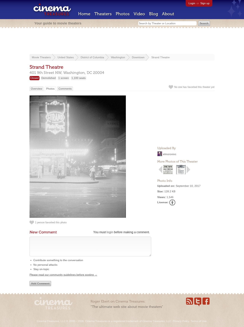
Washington (118, 57)
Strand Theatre (160, 57)
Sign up (204, 3)
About (168, 13)
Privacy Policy (181, 321)
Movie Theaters (41, 57)
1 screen (63, 77)
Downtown (138, 57)
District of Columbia (92, 57)
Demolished (48, 77)
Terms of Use (199, 321)
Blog (153, 13)
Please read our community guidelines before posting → (63, 274)
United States (66, 57)
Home (84, 13)
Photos (123, 13)
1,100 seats (78, 77)
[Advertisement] (122, 41)
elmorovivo (169, 154)
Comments (65, 88)
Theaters (103, 13)
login (110, 232)
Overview (36, 88)
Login (192, 3)
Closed (34, 77)
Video (139, 13)
